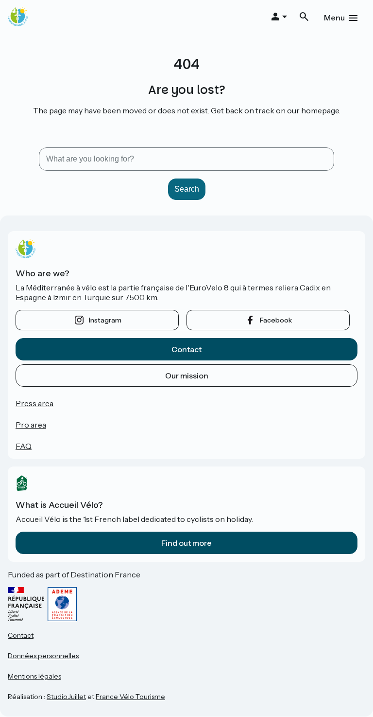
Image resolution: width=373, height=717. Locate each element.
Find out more (186, 543)
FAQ (24, 446)
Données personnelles (43, 655)
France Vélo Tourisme (130, 696)
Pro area (31, 425)
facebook (276, 320)
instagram (105, 320)
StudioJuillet (66, 696)
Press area (34, 403)
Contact (186, 349)
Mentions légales (34, 676)
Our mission (186, 375)
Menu (334, 17)
